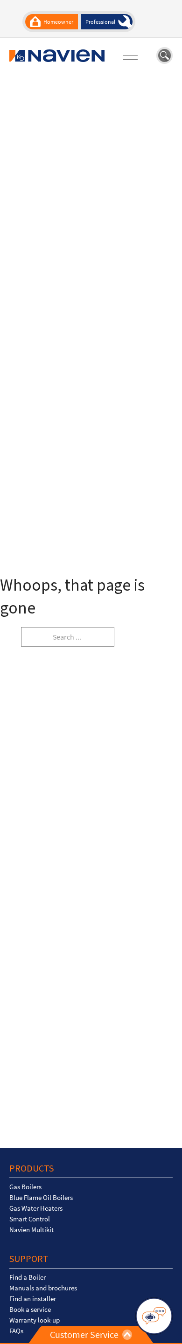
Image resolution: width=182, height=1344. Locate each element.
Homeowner (58, 21)
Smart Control (29, 1219)
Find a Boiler (27, 1277)
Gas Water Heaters (36, 1208)
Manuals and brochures (43, 1288)
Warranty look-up (34, 1320)
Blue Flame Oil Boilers (41, 1197)
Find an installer (32, 1299)
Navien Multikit (31, 1230)
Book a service (30, 1309)
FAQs (16, 1331)
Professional (100, 21)
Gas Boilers (25, 1187)
